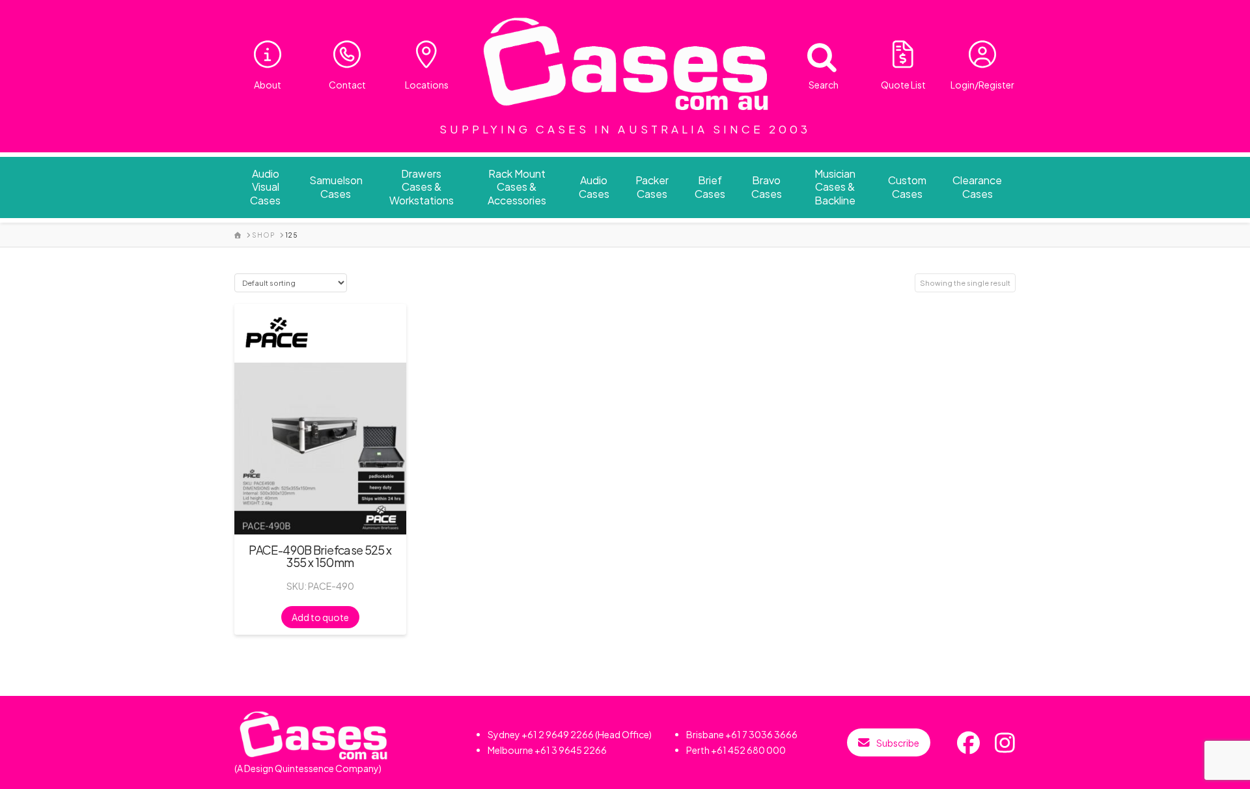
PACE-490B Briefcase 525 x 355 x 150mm (320, 556)
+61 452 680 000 (748, 750)
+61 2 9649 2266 (557, 734)
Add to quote (320, 617)
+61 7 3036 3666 (761, 734)
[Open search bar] (813, 54)
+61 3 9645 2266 (571, 750)
